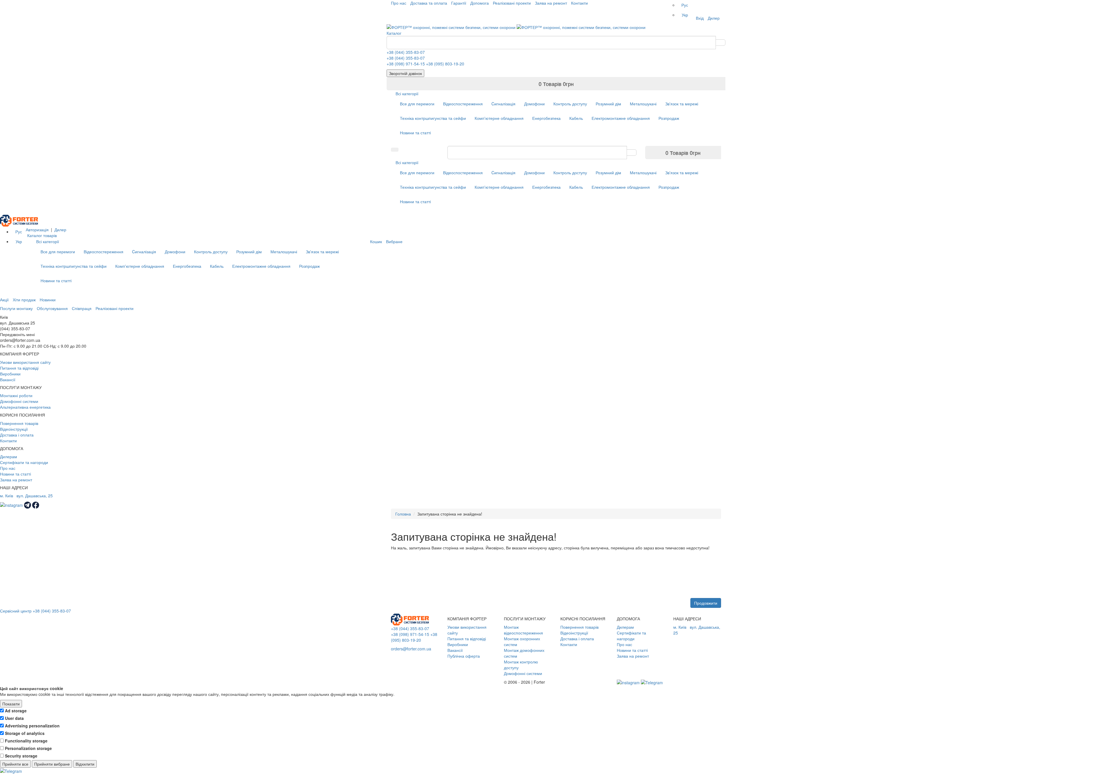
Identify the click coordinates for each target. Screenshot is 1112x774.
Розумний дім (608, 104)
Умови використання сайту (25, 362)
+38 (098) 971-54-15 (406, 64)
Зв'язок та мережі (681, 104)
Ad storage (16, 711)
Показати (11, 704)
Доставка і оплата (17, 435)
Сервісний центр (16, 611)
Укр (685, 15)
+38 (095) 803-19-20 (445, 64)
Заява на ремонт (551, 3)
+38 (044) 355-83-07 (406, 52)
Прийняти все (15, 764)
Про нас (398, 3)
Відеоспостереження (463, 104)
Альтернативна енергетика (25, 407)
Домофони (534, 104)
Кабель (576, 118)
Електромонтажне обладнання (621, 118)
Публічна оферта (463, 656)
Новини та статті (415, 132)
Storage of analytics (25, 733)
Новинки (48, 299)
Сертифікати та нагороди (24, 462)
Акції (4, 299)
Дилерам (8, 456)
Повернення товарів (19, 423)
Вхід (700, 18)
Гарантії (458, 3)
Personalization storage (28, 748)
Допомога (479, 3)
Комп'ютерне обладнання (499, 118)
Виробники (10, 374)
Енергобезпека (546, 118)
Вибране (394, 241)
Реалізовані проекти (512, 3)
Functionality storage (26, 741)
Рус (684, 5)
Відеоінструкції (14, 429)
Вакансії (7, 379)
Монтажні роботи (16, 395)
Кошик (376, 241)
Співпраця (82, 308)
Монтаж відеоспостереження (523, 630)
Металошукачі (643, 104)
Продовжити (705, 603)
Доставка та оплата (428, 3)
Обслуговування (52, 308)
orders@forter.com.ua (411, 649)
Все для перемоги (417, 104)
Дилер (714, 18)
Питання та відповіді (19, 368)
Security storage (21, 756)
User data (14, 718)
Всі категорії (407, 93)
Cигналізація (503, 104)
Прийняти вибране (52, 764)
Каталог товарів (42, 235)
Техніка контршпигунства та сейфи (433, 118)
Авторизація (37, 229)
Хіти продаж (24, 299)
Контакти (579, 3)
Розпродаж (669, 118)
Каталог (394, 33)
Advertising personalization (32, 726)
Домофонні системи (19, 401)
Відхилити (85, 764)
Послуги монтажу (16, 308)
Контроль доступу (570, 104)
